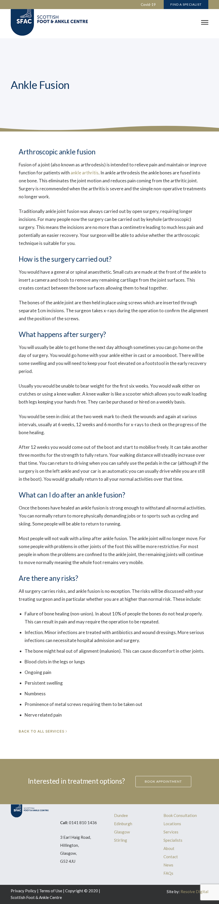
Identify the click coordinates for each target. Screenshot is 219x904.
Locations (172, 823)
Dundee (121, 815)
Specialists (172, 840)
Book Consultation (180, 815)
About (168, 848)
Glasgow (122, 831)
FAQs (168, 873)
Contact (170, 856)
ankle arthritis (85, 172)
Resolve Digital (194, 891)
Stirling (120, 840)
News (168, 864)
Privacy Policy (23, 890)
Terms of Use (50, 890)
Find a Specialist (186, 4)
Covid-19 (148, 4)
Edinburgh (123, 823)
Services (170, 831)
